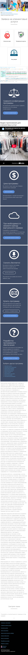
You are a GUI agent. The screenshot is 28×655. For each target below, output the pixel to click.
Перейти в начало (4, 643)
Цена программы (9, 191)
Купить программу (5, 638)
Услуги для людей (8, 375)
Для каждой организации (9, 376)
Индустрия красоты (8, 371)
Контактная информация (10, 315)
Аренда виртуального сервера (12, 237)
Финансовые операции (9, 368)
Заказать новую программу (11, 358)
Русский (4, 647)
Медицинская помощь (9, 369)
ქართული (4, 646)
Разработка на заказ (5, 641)
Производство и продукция (10, 367)
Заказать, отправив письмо (11, 311)
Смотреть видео (4, 628)
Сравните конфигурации (6, 625)
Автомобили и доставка (9, 373)
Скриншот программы (5, 622)
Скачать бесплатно (9, 272)
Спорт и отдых (7, 372)
